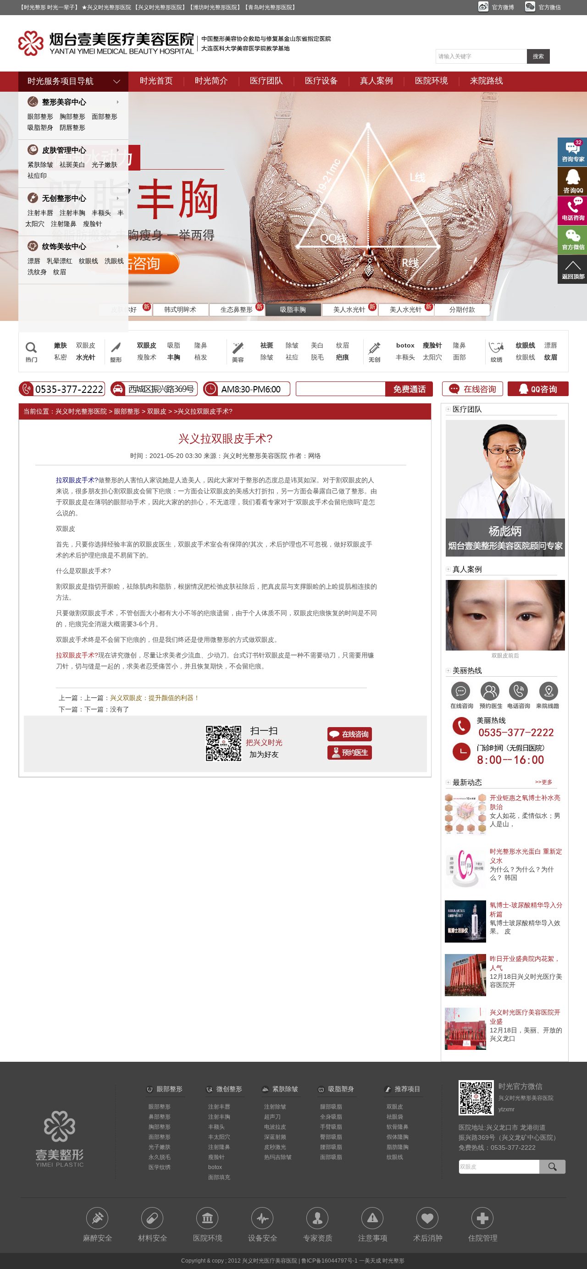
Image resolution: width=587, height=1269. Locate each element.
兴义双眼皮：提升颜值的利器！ (155, 697)
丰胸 (173, 357)
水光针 (85, 357)
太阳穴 (432, 357)
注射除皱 (275, 1106)
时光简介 (211, 80)
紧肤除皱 (40, 164)
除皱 (292, 345)
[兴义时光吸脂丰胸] (293, 206)
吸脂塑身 (40, 127)
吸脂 (173, 345)
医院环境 (431, 80)
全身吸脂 (331, 1117)
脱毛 (317, 357)
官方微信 (550, 7)
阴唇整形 (72, 127)
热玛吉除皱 (278, 1157)
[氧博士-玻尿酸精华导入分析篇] (465, 941)
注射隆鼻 (64, 223)
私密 (60, 357)
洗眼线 (114, 261)
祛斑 (266, 345)
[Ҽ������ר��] (505, 555)
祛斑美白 (72, 164)
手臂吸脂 (331, 1127)
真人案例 (376, 80)
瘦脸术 (146, 357)
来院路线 (486, 80)
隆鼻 (200, 345)
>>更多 (544, 782)
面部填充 (219, 1177)
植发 (200, 357)
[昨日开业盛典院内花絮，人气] (465, 994)
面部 (459, 357)
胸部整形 (72, 116)
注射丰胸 (72, 212)
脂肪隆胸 (398, 1147)
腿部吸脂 (331, 1106)
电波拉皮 (275, 1127)
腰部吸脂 (331, 1147)
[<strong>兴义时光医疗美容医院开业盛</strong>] (465, 1048)
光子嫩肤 (104, 164)
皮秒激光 (275, 1147)
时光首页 (156, 80)
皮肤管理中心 (64, 150)
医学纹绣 (160, 1167)
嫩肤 (60, 345)
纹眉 (59, 272)
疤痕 (342, 357)
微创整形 (229, 1088)
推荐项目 (408, 1088)
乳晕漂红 (59, 261)
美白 (317, 345)
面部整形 (104, 116)
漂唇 (34, 261)
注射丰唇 (40, 212)
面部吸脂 (331, 1157)
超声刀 (272, 1117)
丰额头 (101, 212)
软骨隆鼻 (398, 1127)
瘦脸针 (92, 223)
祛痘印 (37, 175)
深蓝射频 (275, 1137)
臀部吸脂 (331, 1137)
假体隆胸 (398, 1137)
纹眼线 (88, 261)
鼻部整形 (160, 1117)
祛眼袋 (395, 1117)
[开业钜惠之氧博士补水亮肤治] (465, 833)
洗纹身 (37, 272)
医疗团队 (266, 80)
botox (405, 345)
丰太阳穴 (219, 1137)
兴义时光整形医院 (81, 411)
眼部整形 (40, 116)
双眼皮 (85, 345)
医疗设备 (321, 80)
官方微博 (503, 7)
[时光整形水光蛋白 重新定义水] (465, 887)
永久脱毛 (160, 1157)
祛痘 (292, 357)
